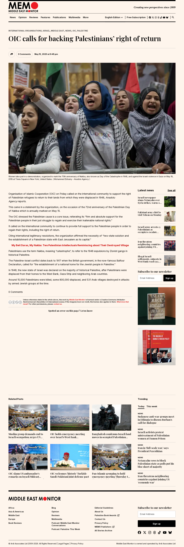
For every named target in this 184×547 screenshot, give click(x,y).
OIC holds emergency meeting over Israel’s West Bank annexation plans (67, 436)
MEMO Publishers (103, 527)
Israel (46, 31)
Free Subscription (136, 17)
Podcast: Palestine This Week (66, 529)
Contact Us (100, 519)
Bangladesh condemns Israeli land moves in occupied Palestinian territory (111, 436)
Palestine (82, 31)
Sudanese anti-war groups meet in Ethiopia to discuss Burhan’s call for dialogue (156, 420)
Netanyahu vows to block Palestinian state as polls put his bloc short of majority (156, 463)
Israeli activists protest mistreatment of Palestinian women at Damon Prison (153, 435)
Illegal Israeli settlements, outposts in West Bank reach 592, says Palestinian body (149, 259)
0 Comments (24, 54)
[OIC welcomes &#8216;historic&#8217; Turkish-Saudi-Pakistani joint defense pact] (69, 457)
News (13, 17)
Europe (11, 519)
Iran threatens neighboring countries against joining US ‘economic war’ (149, 244)
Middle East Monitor (77, 300)
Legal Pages (63, 543)
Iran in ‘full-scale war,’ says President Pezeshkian (153, 449)
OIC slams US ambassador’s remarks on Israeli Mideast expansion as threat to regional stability (26, 475)
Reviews (33, 17)
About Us (99, 511)
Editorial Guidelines (104, 508)
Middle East (57, 31)
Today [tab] (141, 406)
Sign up (169, 278)
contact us (57, 304)
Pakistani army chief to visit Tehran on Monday (150, 213)
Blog (54, 508)
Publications (59, 17)
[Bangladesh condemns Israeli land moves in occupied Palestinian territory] (111, 418)
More (85, 17)
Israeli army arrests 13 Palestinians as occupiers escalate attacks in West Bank (149, 230)
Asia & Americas (16, 511)
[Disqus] (70, 349)
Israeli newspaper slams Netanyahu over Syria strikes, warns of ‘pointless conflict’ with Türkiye (149, 200)
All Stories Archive (103, 530)
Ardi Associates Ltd (167, 543)
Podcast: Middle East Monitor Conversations (65, 524)
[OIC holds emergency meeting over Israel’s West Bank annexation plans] (69, 418)
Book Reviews (15, 523)
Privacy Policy (101, 523)
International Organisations (25, 31)
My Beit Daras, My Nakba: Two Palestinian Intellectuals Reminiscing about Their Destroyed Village (70, 245)
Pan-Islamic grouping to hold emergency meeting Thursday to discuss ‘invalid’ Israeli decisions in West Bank (111, 475)
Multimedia (74, 17)
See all (172, 190)
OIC (74, 31)
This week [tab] (151, 406)
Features (45, 17)
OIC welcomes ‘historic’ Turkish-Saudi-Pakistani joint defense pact (69, 475)
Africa (11, 508)
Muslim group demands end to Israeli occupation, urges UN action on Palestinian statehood (26, 436)
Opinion (22, 17)
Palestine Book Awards (105, 515)
